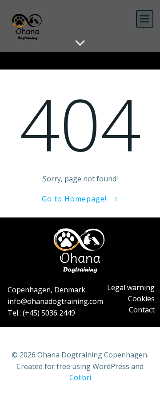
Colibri (80, 377)
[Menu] (144, 19)
